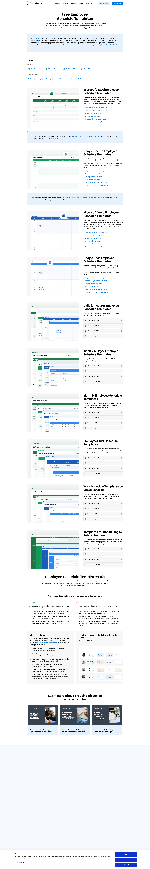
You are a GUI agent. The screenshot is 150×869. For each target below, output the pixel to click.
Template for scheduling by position (97, 122)
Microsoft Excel (36, 68)
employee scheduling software (46, 642)
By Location (69, 79)
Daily (29, 79)
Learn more (107, 641)
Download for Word (93, 330)
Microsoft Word (71, 68)
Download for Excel (93, 320)
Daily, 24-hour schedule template (96, 107)
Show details (18, 862)
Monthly (48, 79)
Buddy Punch (35, 38)
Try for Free (117, 3)
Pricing (81, 3)
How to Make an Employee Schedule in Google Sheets (89, 197)
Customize (125, 859)
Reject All (126, 864)
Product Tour (88, 3)
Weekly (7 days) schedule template (96, 110)
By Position (81, 79)
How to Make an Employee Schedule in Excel (85, 136)
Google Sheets (53, 68)
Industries (65, 3)
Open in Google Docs (93, 336)
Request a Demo (104, 3)
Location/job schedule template (96, 119)
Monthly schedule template (94, 113)
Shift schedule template (93, 116)
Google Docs (87, 68)
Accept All (126, 854)
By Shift (58, 79)
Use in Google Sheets (93, 325)
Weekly (38, 79)
